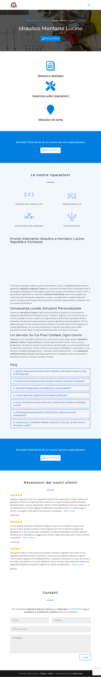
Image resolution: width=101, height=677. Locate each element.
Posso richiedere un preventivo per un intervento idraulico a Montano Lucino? (49, 404)
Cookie (50, 673)
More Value (78, 673)
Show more (69, 511)
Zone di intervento (42, 21)
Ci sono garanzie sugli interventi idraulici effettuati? (42, 395)
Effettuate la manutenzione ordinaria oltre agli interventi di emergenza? (44, 413)
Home (29, 21)
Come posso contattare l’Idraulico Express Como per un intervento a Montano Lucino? (49, 424)
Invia (85, 657)
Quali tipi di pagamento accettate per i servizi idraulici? (43, 388)
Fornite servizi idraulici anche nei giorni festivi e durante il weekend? (50, 381)
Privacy (43, 673)
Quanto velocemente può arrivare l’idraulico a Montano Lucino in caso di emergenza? (50, 372)
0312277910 (52, 38)
